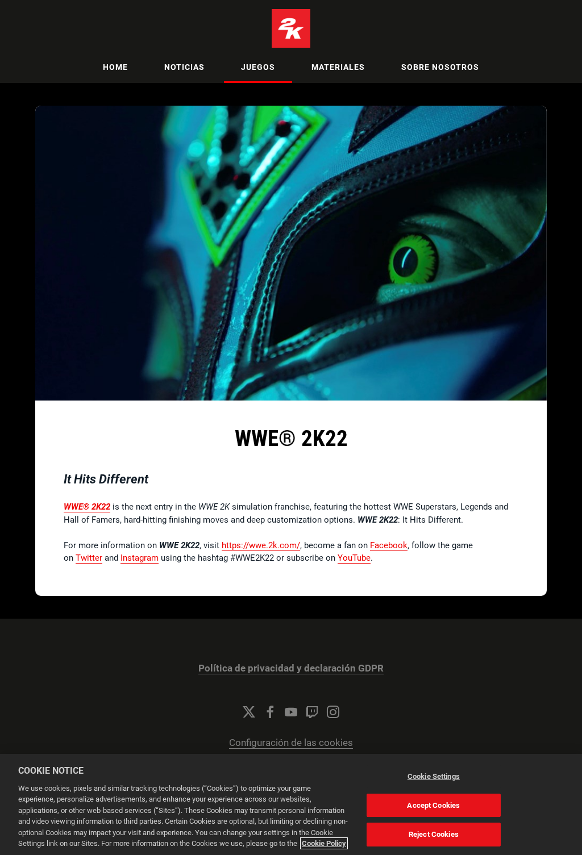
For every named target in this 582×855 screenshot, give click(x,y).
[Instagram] (333, 712)
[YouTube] (291, 712)
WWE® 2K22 (87, 507)
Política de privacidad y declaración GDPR (291, 668)
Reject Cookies (434, 834)
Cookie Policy (324, 843)
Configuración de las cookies (291, 742)
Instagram (139, 558)
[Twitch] (312, 712)
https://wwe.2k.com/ (261, 545)
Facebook (389, 545)
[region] (291, 804)
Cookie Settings (434, 776)
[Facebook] (270, 712)
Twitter (89, 558)
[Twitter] (249, 712)
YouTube (354, 558)
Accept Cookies (433, 805)
